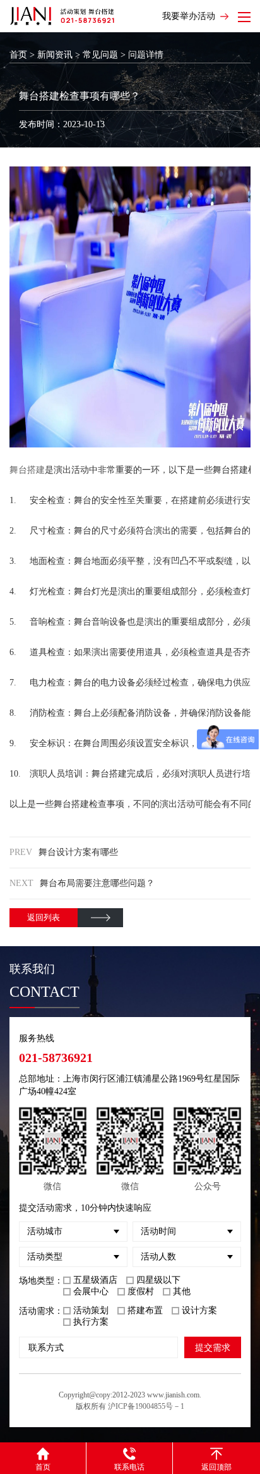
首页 (18, 54)
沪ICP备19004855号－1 (146, 1406)
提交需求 (212, 1347)
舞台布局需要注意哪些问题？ (97, 883)
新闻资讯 (55, 54)
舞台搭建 (27, 470)
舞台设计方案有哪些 (78, 852)
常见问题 (100, 54)
